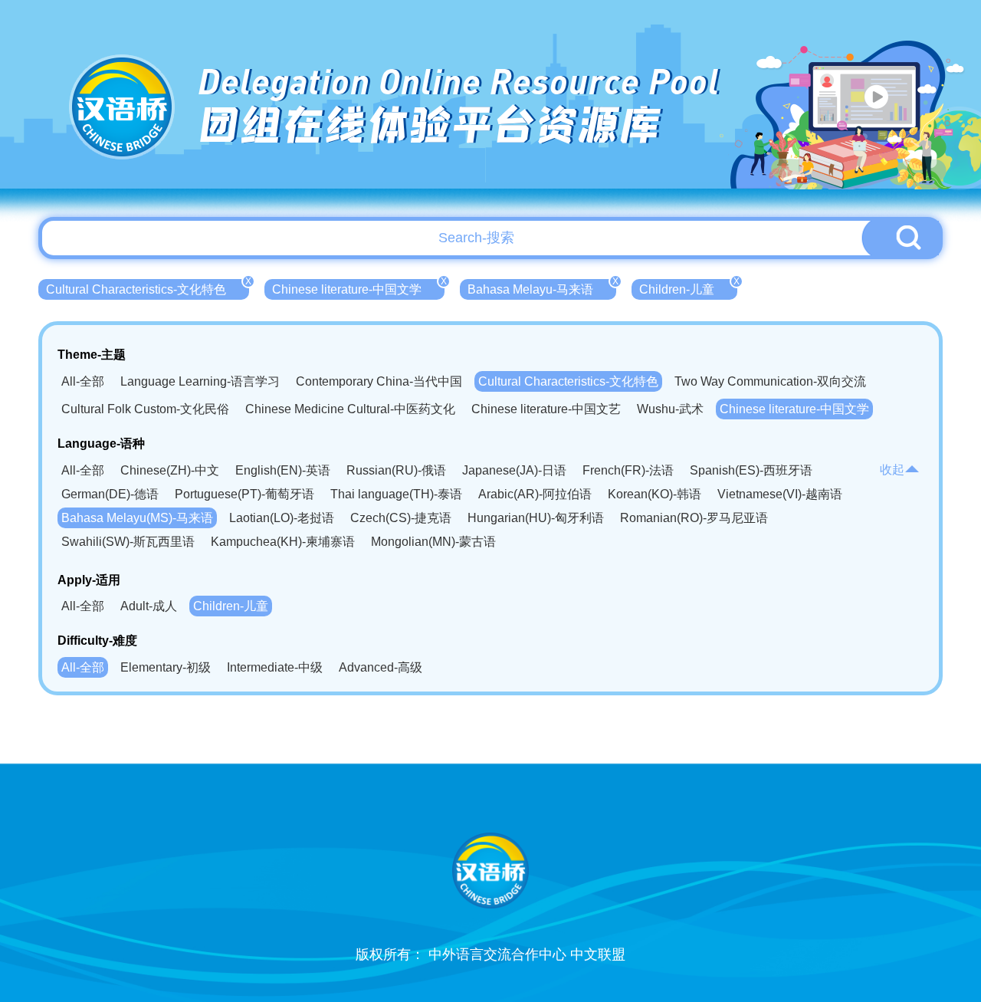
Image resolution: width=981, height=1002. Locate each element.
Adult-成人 (148, 606)
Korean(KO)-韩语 (654, 494)
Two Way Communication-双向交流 (770, 381)
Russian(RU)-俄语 (396, 470)
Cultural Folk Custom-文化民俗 (145, 409)
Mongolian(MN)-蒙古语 (433, 541)
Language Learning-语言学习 (200, 381)
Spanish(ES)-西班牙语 (751, 470)
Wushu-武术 (670, 409)
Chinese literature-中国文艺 (546, 409)
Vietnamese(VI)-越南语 (779, 494)
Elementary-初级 (165, 667)
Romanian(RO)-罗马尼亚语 (694, 517)
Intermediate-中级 (275, 667)
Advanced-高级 (380, 667)
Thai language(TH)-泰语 (396, 494)
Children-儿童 (688, 287)
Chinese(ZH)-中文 (169, 470)
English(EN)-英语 (282, 470)
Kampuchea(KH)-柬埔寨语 (283, 541)
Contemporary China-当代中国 (379, 381)
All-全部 (82, 381)
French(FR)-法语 (628, 470)
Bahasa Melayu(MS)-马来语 (137, 517)
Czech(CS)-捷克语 (400, 517)
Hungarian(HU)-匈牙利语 (536, 517)
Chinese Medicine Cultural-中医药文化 (350, 409)
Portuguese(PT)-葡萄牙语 (244, 494)
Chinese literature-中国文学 (358, 287)
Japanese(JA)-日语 (514, 470)
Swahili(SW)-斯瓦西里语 (128, 541)
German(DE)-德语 (110, 494)
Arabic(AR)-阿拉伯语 (535, 494)
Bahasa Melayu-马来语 (542, 287)
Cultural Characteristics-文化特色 (147, 287)
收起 (892, 469)
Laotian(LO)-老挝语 (281, 517)
